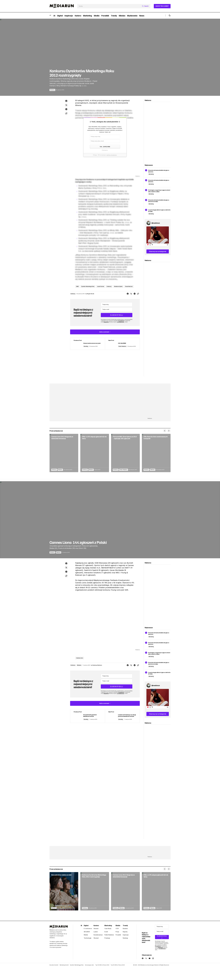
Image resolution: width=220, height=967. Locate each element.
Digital (86, 925)
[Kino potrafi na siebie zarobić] (64, 891)
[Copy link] (66, 113)
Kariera (96, 925)
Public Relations (122, 346)
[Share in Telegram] (66, 109)
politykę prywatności (112, 155)
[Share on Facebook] (66, 101)
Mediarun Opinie (118, 286)
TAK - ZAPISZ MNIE (105, 146)
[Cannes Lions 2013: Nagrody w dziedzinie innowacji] (64, 453)
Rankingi (125, 938)
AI (81, 925)
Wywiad (96, 938)
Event (106, 932)
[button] (50, 15)
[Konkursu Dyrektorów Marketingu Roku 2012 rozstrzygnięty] (94, 891)
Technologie (87, 938)
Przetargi (107, 938)
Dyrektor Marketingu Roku (87, 286)
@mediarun (155, 223)
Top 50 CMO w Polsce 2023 (118, 965)
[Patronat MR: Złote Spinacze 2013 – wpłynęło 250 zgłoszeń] (125, 453)
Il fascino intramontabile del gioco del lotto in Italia (158, 200)
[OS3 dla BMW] (122, 344)
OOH (117, 928)
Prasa (117, 932)
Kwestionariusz (98, 935)
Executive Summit (54, 965)
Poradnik (118, 935)
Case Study (107, 928)
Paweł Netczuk (129, 286)
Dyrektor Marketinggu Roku (77, 965)
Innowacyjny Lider (89, 965)
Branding (86, 346)
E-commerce (88, 928)
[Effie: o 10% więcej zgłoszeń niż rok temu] (94, 453)
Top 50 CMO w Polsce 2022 (102, 965)
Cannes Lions (79, 658)
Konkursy (52, 90)
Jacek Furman (100, 286)
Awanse (96, 928)
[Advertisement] (158, 131)
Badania (125, 928)
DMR (77, 286)
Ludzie (96, 932)
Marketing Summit (64, 965)
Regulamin (106, 322)
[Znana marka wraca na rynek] (87, 344)
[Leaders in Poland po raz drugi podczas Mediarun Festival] (122, 716)
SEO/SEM (87, 932)
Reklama (60, 469)
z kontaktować (120, 322)
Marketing (151, 174)
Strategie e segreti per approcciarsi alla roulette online (159, 190)
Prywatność (121, 320)
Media (118, 925)
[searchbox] (109, 6)
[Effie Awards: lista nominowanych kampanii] (156, 453)
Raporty (125, 932)
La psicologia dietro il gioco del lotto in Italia (159, 210)
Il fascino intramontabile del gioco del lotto (158, 171)
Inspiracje (126, 935)
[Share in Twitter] (66, 105)
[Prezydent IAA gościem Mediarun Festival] (87, 716)
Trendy (125, 925)
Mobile (86, 935)
